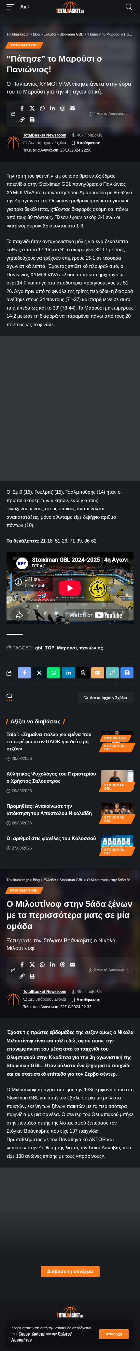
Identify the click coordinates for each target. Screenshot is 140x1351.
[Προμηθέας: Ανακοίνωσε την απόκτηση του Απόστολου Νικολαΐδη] (117, 812)
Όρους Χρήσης (32, 1334)
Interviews (115, 738)
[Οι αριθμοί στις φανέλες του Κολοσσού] (117, 844)
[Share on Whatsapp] (42, 108)
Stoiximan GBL (24, 45)
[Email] (72, 108)
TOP (49, 647)
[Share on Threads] (62, 108)
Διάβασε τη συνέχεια (70, 1271)
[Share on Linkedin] (52, 108)
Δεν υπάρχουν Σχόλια (47, 142)
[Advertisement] (70, 408)
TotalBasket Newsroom (44, 135)
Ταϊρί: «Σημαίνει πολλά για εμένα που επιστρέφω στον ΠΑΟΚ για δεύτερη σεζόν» (49, 741)
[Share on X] (32, 108)
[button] (114, 1334)
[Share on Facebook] (22, 108)
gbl (38, 647)
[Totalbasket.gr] (70, 7)
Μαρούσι (67, 647)
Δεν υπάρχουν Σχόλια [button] (108, 698)
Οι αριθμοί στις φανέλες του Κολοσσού (51, 838)
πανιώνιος (91, 647)
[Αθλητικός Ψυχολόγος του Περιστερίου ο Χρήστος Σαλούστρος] (117, 780)
